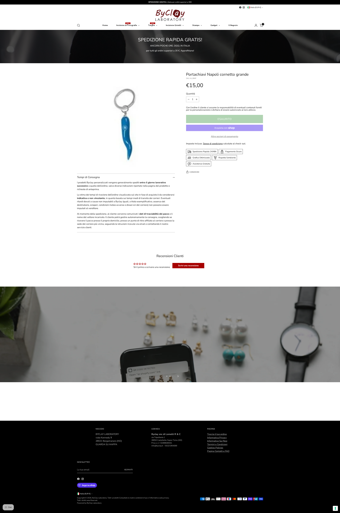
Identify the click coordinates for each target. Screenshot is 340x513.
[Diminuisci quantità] (188, 99)
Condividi (194, 172)
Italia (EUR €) (256, 7)
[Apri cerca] (78, 25)
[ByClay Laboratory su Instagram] (244, 7)
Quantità (190, 93)
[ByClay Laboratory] (170, 15)
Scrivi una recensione (188, 265)
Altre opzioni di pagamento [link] (224, 136)
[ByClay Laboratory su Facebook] (240, 7)
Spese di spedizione (213, 143)
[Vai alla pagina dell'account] (256, 25)
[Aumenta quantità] (196, 99)
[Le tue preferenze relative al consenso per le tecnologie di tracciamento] (335, 508)
